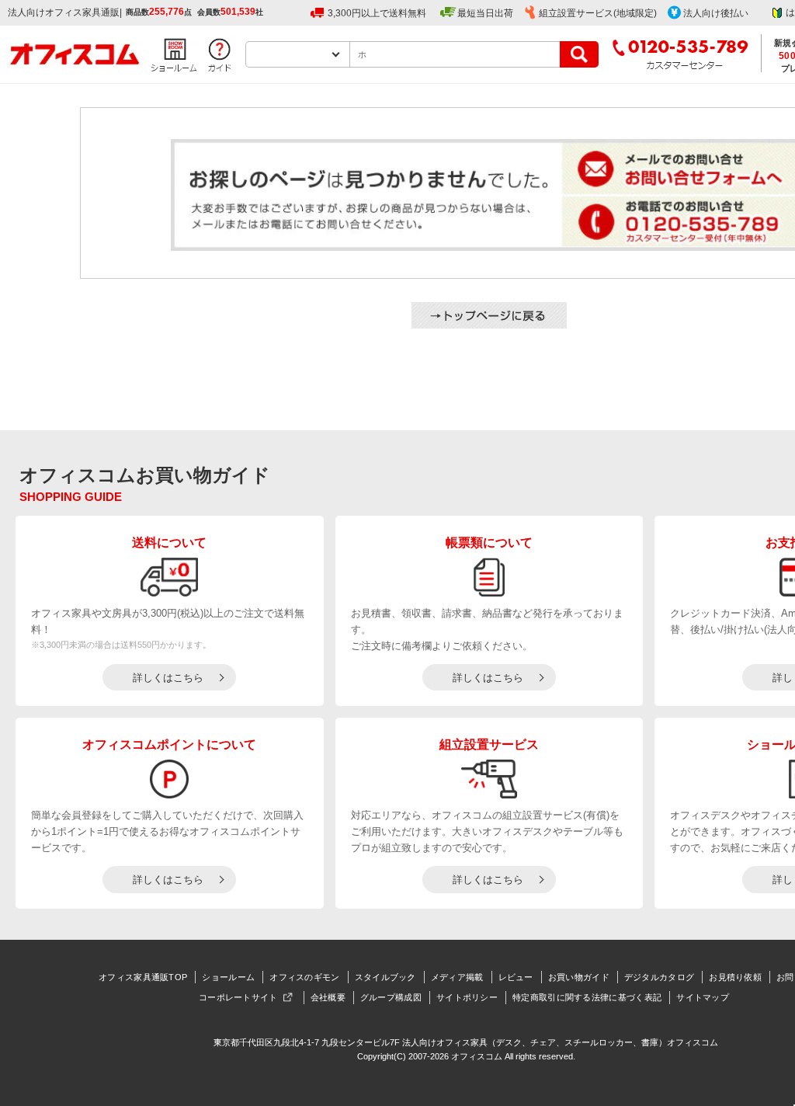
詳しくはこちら (168, 677)
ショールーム (228, 977)
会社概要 (328, 997)
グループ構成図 (391, 997)
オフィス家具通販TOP (143, 977)
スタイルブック (385, 977)
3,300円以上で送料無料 (377, 13)
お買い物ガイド (578, 977)
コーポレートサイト (238, 997)
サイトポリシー (467, 997)
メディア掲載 (457, 977)
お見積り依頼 (735, 977)
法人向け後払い (715, 13)
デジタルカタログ (659, 977)
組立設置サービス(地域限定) (598, 13)
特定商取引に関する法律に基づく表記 (586, 997)
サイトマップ (702, 997)
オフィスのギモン (304, 977)
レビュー (515, 977)
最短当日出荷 (485, 13)
